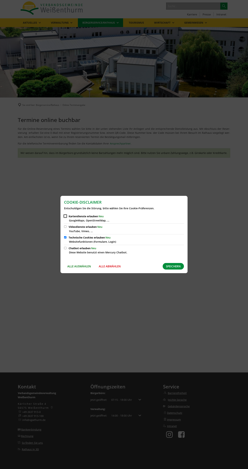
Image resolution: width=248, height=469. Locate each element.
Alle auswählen (79, 266)
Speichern (173, 266)
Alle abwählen (110, 266)
